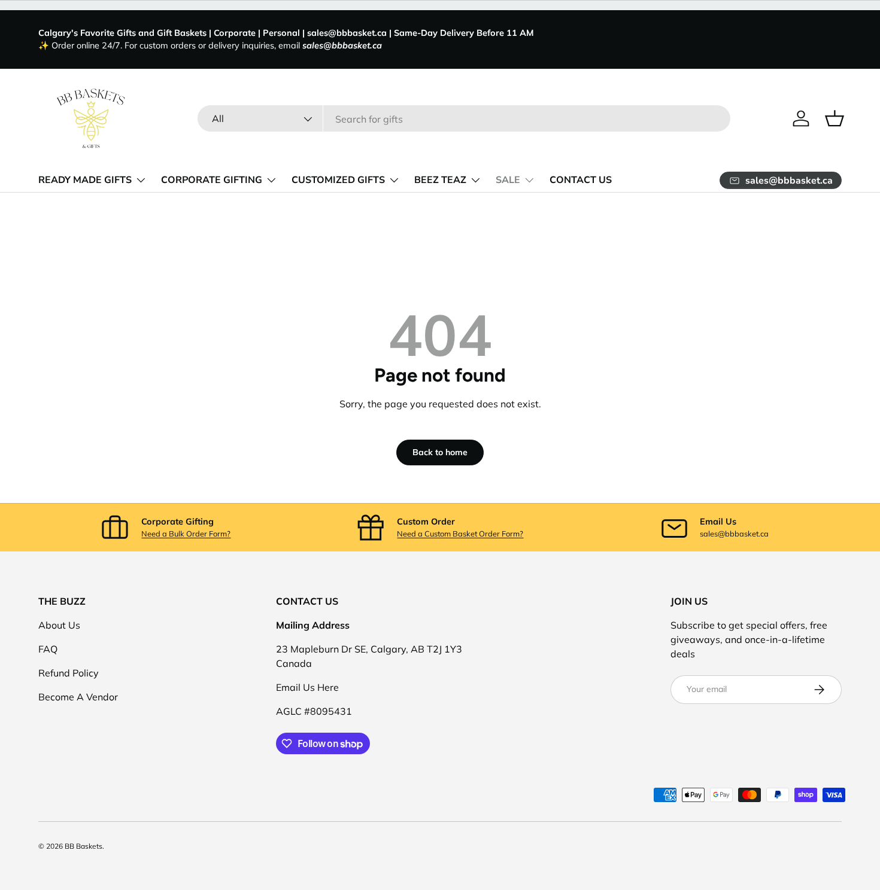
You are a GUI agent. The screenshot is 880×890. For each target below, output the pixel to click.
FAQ (47, 649)
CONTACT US (581, 180)
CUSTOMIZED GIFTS (338, 180)
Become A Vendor (78, 697)
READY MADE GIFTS (85, 180)
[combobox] (464, 119)
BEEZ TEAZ (440, 180)
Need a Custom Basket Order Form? (460, 533)
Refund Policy (68, 673)
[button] (834, 118)
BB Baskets (83, 846)
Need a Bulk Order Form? (185, 533)
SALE (508, 180)
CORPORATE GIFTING (211, 180)
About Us (59, 625)
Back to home (440, 452)
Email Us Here (307, 687)
